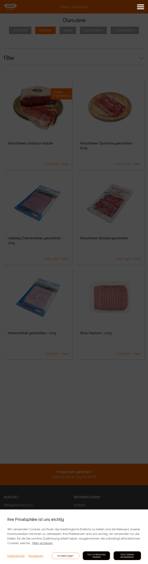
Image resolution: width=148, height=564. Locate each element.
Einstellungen (65, 555)
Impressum (36, 556)
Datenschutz (16, 556)
